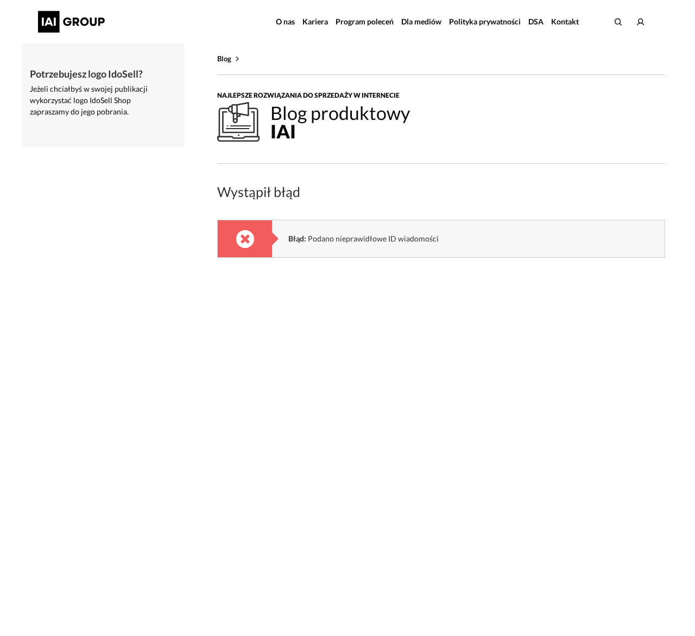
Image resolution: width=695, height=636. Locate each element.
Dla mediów (421, 21)
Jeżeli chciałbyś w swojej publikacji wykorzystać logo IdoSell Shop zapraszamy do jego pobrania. (89, 100)
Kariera (315, 21)
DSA (536, 21)
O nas (285, 21)
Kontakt (565, 21)
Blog (224, 58)
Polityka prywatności (485, 21)
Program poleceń (365, 21)
